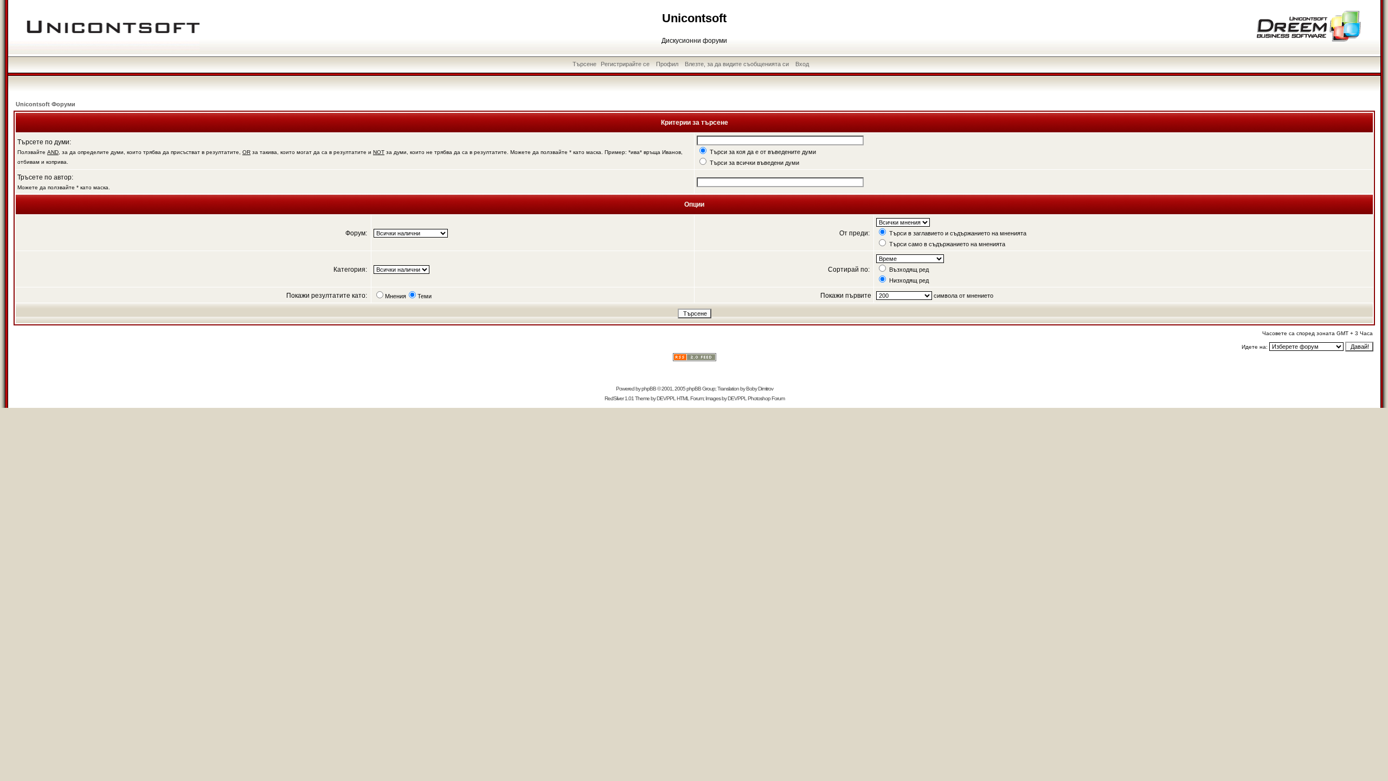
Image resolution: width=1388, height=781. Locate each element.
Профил (667, 64)
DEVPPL (666, 398)
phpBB (648, 389)
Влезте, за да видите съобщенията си (737, 64)
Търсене (584, 64)
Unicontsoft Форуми (45, 104)
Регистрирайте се (625, 64)
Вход (802, 64)
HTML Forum (690, 398)
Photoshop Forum (766, 398)
